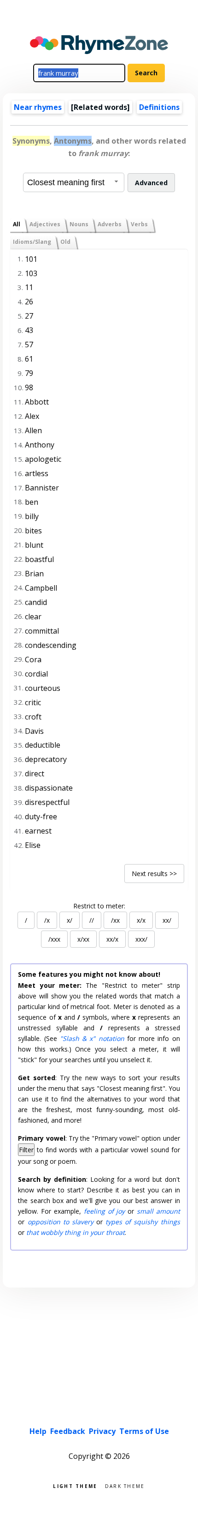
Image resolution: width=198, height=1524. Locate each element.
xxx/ (141, 939)
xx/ (167, 920)
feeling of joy (104, 1211)
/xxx (54, 939)
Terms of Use (144, 1431)
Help (38, 1431)
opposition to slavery (60, 1221)
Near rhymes (38, 107)
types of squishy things (142, 1221)
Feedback (67, 1431)
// (91, 920)
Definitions (159, 107)
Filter (26, 1149)
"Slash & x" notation (92, 1038)
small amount (158, 1211)
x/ (69, 920)
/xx (115, 920)
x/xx (83, 939)
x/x (141, 920)
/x (47, 920)
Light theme (75, 1485)
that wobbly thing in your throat (75, 1232)
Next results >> (154, 873)
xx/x (112, 939)
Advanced (151, 182)
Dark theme (125, 1485)
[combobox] (73, 182)
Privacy (102, 1431)
